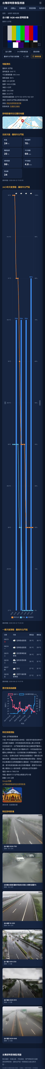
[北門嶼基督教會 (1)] (12, 794)
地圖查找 (22, 8)
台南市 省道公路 (13, 13)
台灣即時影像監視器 (13, 3)
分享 (27, 56)
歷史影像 (36, 51)
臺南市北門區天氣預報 (11, 56)
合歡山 (13, 8)
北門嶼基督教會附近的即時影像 (13, 784)
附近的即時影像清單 (14, 103)
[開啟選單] (40, 3)
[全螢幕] (39, 44)
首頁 (5, 8)
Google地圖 (6, 781)
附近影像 (32, 8)
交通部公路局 (15, 106)
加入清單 (8, 51)
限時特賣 (38, 56)
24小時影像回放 (22, 51)
